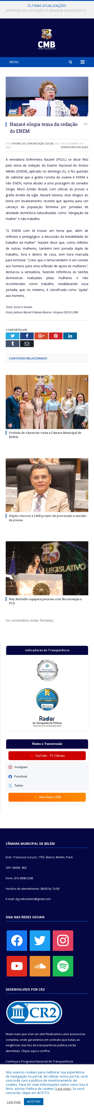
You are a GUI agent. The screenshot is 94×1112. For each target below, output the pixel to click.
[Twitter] (40, 940)
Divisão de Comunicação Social (33, 143)
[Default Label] (17, 966)
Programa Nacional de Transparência (47, 1061)
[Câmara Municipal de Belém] (47, 38)
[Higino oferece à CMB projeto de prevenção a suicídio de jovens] (47, 485)
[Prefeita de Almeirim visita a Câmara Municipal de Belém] (47, 402)
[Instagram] (63, 940)
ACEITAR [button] (33, 1101)
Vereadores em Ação (74, 147)
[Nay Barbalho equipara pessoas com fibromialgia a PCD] (47, 568)
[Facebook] (17, 940)
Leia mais (63, 1088)
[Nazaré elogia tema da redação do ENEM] (47, 97)
